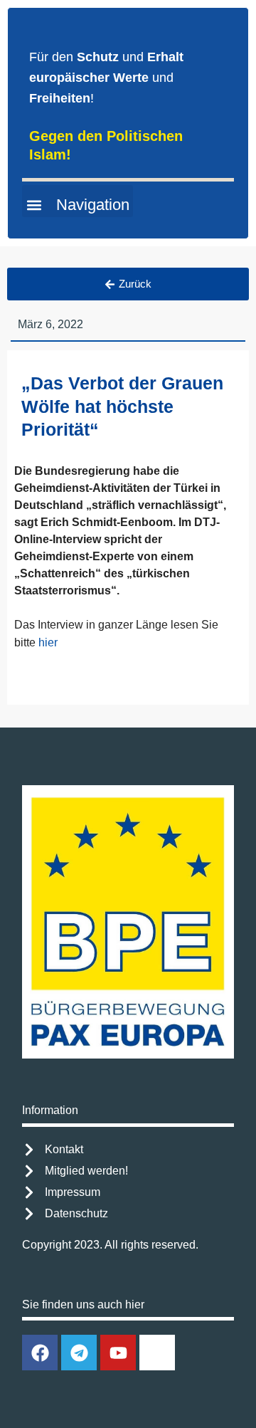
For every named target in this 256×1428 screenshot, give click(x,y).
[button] (77, 201)
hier (48, 642)
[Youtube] (118, 1352)
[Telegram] (79, 1352)
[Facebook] (40, 1352)
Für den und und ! (106, 77)
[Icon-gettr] (157, 1352)
